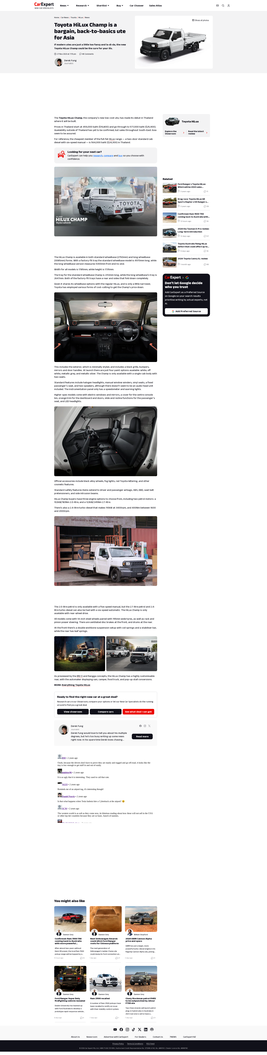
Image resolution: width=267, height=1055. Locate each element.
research (98, 155)
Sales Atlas (155, 5)
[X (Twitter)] (139, 1029)
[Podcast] (152, 1029)
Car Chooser (137, 5)
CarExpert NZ (189, 1037)
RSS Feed (150, 1043)
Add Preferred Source (188, 311)
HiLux (80, 17)
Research (81, 5)
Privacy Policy (118, 1043)
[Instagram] (127, 1029)
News (63, 5)
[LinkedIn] (145, 1029)
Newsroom (91, 1037)
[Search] (223, 5)
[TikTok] (133, 1029)
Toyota (73, 17)
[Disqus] (105, 788)
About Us (75, 1037)
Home (56, 17)
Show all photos (202, 20)
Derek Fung (70, 60)
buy (120, 155)
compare (108, 155)
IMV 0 (80, 676)
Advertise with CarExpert (116, 1037)
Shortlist (102, 5)
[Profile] (228, 5)
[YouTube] (115, 1029)
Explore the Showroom (170, 132)
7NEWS (173, 1037)
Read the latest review (196, 132)
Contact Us (158, 1037)
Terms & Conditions (135, 1043)
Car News (65, 17)
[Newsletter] (217, 5)
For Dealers (140, 1037)
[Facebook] (121, 1029)
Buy (119, 5)
